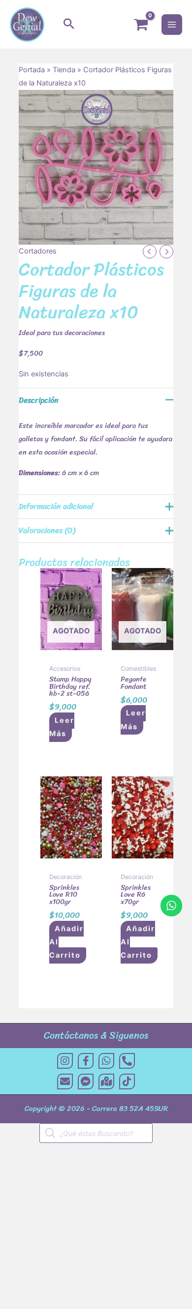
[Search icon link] (69, 24)
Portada (32, 69)
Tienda (64, 69)
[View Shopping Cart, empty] (141, 24)
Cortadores (38, 251)
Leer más (61, 727)
